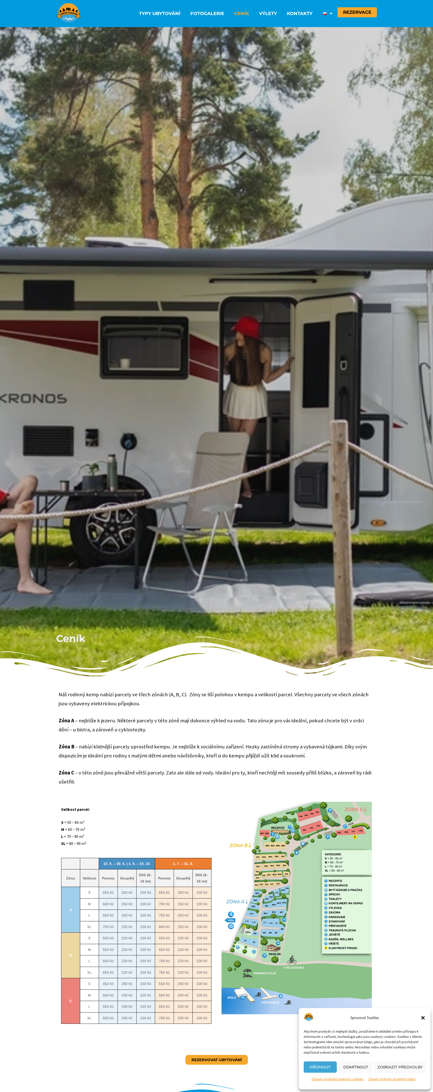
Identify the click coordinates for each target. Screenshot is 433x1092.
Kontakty (299, 13)
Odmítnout (355, 1067)
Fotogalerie (207, 13)
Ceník (241, 13)
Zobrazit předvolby (400, 1067)
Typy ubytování (159, 13)
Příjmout (320, 1067)
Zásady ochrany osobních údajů (391, 1079)
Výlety (268, 13)
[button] (422, 1017)
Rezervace (357, 12)
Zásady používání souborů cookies (337, 1079)
